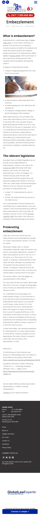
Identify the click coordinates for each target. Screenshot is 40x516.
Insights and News (8, 434)
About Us (5, 430)
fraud (27, 276)
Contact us (6, 393)
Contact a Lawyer (19, 511)
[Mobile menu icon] (35, 2)
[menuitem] (3, 2)
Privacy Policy (6, 447)
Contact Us (5, 441)
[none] (3, 2)
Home (4, 427)
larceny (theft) (15, 56)
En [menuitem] (4, 2)
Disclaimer (5, 444)
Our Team (5, 437)
